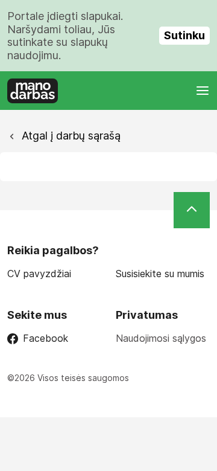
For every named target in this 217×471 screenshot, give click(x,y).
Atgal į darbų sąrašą (70, 135)
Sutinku (184, 35)
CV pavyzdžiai (39, 274)
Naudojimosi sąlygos (161, 338)
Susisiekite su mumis (160, 274)
